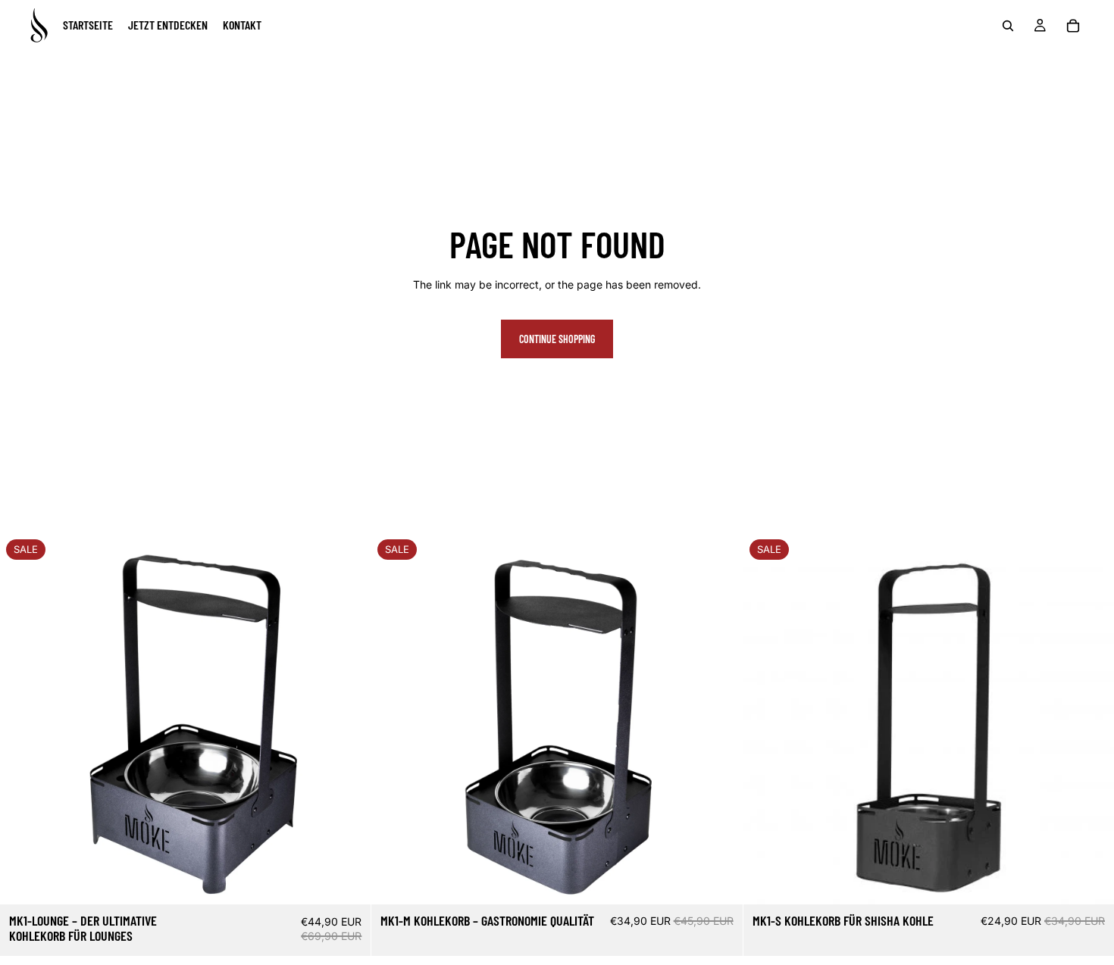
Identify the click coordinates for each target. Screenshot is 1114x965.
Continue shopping (557, 339)
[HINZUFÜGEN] (347, 881)
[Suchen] (1008, 25)
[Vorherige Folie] (766, 718)
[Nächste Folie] (1091, 718)
